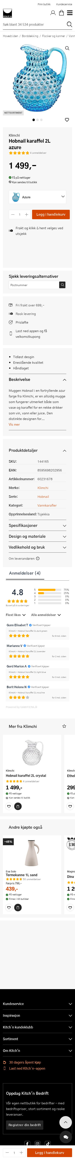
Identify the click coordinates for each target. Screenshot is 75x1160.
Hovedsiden (10, 35)
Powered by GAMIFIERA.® (21, 707)
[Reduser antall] (13, 214)
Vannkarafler (47, 505)
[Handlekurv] (61, 13)
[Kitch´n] (7, 13)
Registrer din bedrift (25, 1125)
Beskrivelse (19, 379)
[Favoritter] (9, 806)
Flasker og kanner (53, 35)
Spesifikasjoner (23, 525)
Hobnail (43, 496)
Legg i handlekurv (50, 214)
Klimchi (14, 135)
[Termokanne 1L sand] (32, 853)
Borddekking (30, 35)
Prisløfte (22, 322)
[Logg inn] (53, 13)
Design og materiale (27, 536)
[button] (67, 120)
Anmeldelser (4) (25, 573)
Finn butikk (44, 4)
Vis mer (14, 424)
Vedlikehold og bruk (27, 547)
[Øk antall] (27, 214)
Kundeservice (64, 4)
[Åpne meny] (69, 13)
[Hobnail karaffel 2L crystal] (32, 752)
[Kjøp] (18, 806)
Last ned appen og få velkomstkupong (31, 333)
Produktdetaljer (23, 450)
